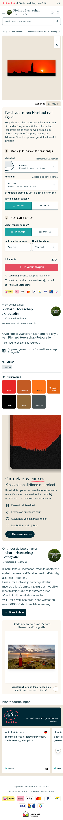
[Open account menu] (52, 12)
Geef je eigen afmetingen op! (32, 192)
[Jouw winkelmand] (58, 12)
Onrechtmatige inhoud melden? (24, 791)
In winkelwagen (34, 267)
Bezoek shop (9, 323)
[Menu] (4, 12)
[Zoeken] (57, 21)
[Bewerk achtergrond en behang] (57, 45)
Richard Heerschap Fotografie (26, 12)
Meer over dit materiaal (47, 158)
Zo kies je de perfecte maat (45, 176)
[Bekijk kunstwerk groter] (57, 39)
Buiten (47, 205)
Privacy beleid (47, 791)
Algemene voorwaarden (25, 786)
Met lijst (47, 231)
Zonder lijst (20, 231)
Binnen (20, 205)
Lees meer (27, 323)
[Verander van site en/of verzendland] (58, 3)
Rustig (7, 367)
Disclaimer (44, 786)
